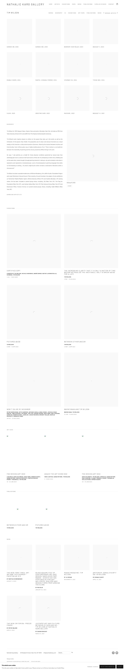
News (79, 4)
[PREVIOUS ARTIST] (104, 13)
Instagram (113, 652)
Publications (88, 4)
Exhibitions (66, 4)
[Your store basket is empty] (117, 4)
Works (51, 13)
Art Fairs (81, 13)
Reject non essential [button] (107, 666)
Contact (111, 4)
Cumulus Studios (100, 4)
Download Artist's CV (15, 195)
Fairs (74, 4)
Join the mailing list (116, 652)
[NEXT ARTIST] (117, 13)
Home (50, 4)
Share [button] (70, 185)
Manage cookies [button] (10, 658)
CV (65, 13)
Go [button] (72, 652)
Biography (58, 13)
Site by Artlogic (35, 661)
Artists (57, 4)
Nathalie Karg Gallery (25, 4)
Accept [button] (120, 666)
